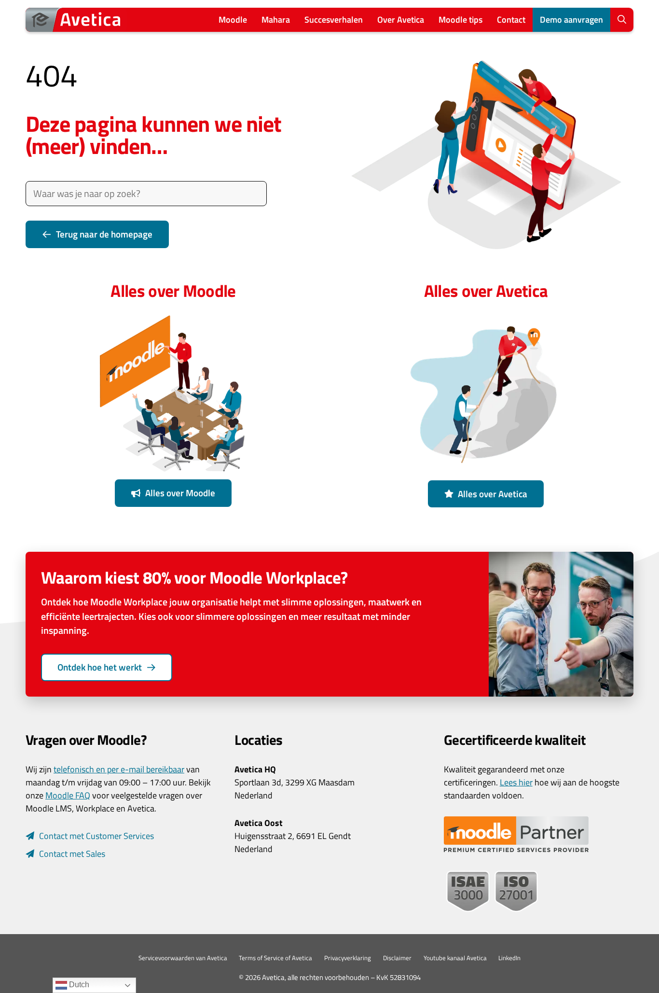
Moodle (233, 19)
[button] (621, 20)
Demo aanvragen (571, 19)
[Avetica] (76, 20)
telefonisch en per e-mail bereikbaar (119, 769)
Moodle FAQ (67, 795)
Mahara (275, 19)
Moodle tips (460, 19)
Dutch (78, 984)
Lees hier (516, 782)
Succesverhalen (333, 19)
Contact (511, 19)
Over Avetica (400, 19)
